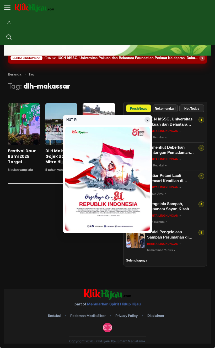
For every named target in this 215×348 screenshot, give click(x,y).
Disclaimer (155, 316)
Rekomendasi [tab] (165, 109)
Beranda (14, 74)
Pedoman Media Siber (88, 316)
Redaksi (54, 316)
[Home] (34, 8)
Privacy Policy (126, 316)
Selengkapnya (136, 260)
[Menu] (7, 8)
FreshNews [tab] (138, 109)
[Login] (9, 22)
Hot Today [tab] (191, 109)
